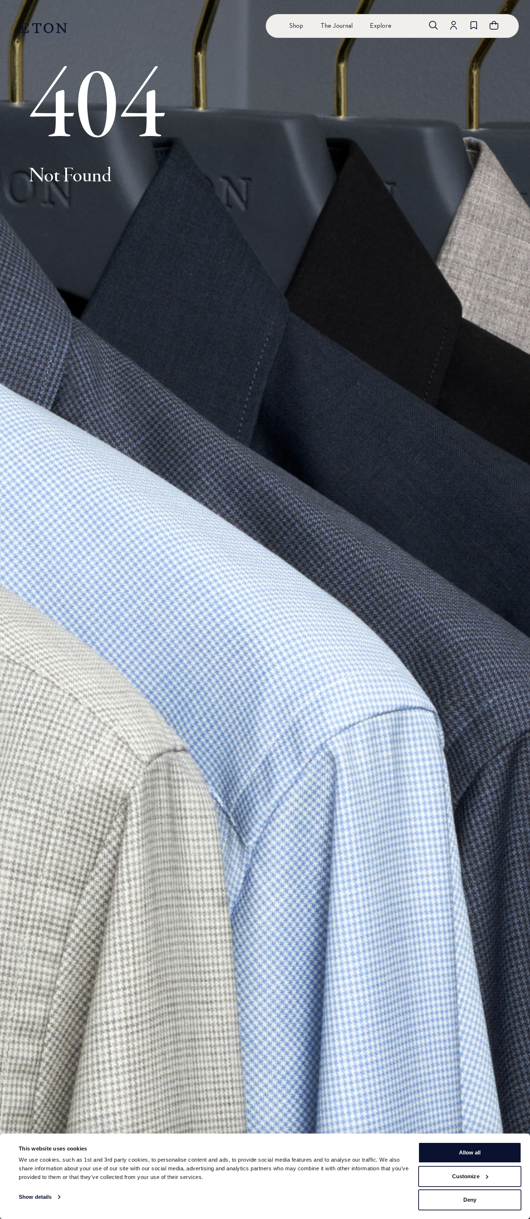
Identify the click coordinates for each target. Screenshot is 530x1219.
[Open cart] (494, 25)
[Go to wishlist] (473, 25)
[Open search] (433, 25)
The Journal (337, 26)
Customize (466, 1176)
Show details (35, 1197)
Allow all (470, 1152)
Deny (469, 1200)
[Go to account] (453, 25)
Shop (296, 26)
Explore (381, 26)
